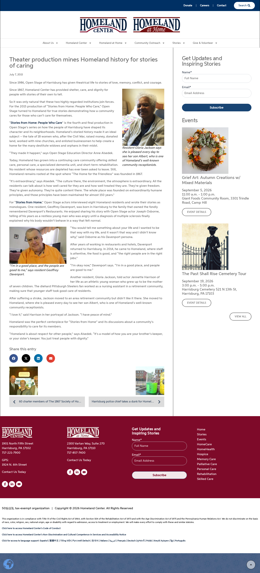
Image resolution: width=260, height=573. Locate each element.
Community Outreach (147, 43)
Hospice (202, 454)
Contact (221, 5)
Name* (187, 72)
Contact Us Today (14, 472)
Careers (204, 5)
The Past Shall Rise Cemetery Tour (214, 274)
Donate (187, 5)
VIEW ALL (240, 316)
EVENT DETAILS (196, 212)
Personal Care (206, 469)
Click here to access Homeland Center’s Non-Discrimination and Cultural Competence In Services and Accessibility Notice (64, 535)
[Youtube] (84, 472)
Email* (186, 87)
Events (201, 439)
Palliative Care (207, 464)
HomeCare (204, 444)
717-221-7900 (11, 452)
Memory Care (206, 459)
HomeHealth (206, 449)
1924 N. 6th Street (14, 464)
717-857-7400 (76, 452)
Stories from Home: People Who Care (36, 122)
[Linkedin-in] (12, 484)
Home (201, 429)
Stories (202, 434)
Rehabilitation (206, 474)
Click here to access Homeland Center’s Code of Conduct (31, 528)
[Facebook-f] (5, 484)
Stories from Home (29, 202)
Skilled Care (205, 479)
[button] (13, 358)
